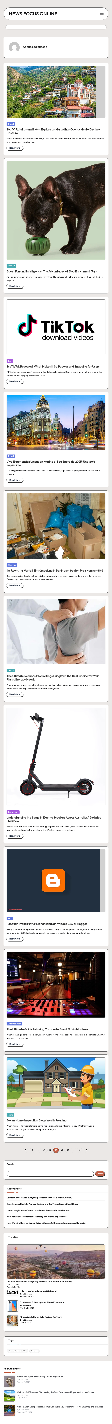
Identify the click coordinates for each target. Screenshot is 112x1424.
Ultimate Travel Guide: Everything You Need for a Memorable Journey (39, 1197)
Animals (11, 265)
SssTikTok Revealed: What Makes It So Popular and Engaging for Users (53, 366)
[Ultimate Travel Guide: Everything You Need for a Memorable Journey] (56, 1262)
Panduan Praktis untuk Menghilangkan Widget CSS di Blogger (47, 924)
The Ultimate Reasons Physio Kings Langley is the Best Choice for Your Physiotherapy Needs (53, 677)
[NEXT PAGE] (86, 1150)
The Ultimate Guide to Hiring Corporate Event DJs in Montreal (47, 1029)
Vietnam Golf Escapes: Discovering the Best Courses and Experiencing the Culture (55, 1392)
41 (44, 1150)
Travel (11, 124)
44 (62, 1150)
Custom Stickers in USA (17, 1351)
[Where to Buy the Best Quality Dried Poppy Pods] (9, 1381)
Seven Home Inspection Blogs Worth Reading (36, 1120)
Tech (10, 361)
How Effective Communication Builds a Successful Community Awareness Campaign (46, 1223)
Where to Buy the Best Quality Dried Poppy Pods (40, 1376)
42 (50, 1150)
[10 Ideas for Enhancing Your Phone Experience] (12, 1306)
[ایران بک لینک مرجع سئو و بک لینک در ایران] (12, 1292)
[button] (25, 1150)
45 (68, 1150)
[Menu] (101, 14)
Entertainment (14, 1023)
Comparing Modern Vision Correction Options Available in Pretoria (38, 1210)
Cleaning (12, 565)
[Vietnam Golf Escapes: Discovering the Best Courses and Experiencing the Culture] (9, 1395)
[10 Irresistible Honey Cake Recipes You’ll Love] (12, 1320)
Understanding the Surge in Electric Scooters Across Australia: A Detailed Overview (54, 819)
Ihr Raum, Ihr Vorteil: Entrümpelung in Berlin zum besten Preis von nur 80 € (55, 570)
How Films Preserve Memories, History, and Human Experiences (36, 1216)
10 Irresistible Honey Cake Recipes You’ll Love (41, 1317)
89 (79, 1150)
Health (11, 670)
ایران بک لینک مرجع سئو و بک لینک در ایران (38, 1291)
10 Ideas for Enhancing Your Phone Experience (42, 1302)
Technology (13, 812)
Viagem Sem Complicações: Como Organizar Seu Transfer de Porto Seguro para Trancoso (60, 1406)
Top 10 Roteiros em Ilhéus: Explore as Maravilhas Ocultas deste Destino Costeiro (53, 131)
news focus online (33, 13)
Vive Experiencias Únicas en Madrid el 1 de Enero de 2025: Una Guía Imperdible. (51, 463)
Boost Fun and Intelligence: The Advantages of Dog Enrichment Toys (52, 271)
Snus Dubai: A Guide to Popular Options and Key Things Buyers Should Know (43, 1204)
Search (10, 1164)
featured (34, 1351)
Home (10, 1115)
